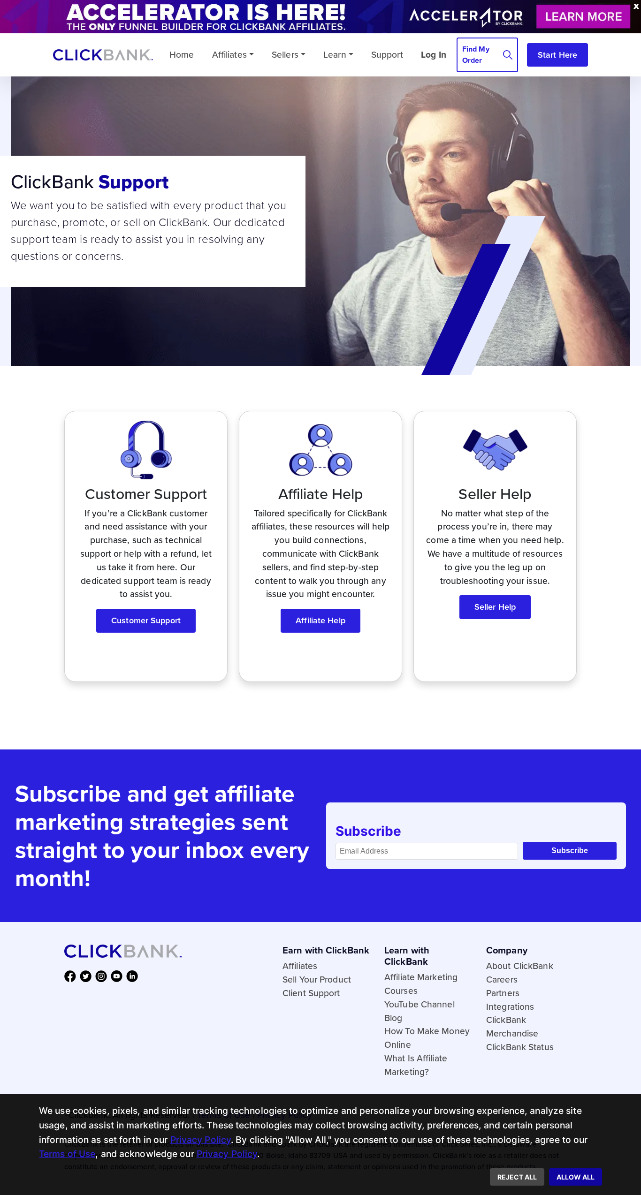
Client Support (311, 993)
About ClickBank (519, 966)
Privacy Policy (200, 1139)
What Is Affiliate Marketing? (415, 1065)
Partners (502, 993)
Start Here (557, 55)
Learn (334, 54)
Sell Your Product (316, 979)
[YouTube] (118, 976)
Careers (502, 979)
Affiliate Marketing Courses (421, 984)
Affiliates (229, 54)
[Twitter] (87, 976)
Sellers (285, 54)
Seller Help (495, 607)
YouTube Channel (419, 1004)
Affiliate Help (320, 620)
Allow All (576, 1177)
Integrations (510, 1006)
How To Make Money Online (427, 1037)
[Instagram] (103, 976)
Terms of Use (67, 1153)
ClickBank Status (520, 1047)
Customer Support (146, 620)
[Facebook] (72, 976)
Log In (433, 54)
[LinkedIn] (134, 976)
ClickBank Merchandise (512, 1026)
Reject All (517, 1177)
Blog (393, 1018)
